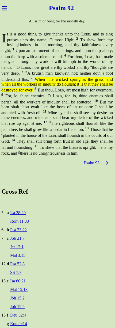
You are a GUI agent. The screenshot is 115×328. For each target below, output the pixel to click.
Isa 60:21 (18, 281)
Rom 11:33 (19, 221)
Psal (53, 8)
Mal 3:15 (17, 255)
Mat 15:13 (19, 289)
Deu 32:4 (18, 315)
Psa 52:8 (17, 264)
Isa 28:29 (18, 212)
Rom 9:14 (18, 323)
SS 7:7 (15, 272)
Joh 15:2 (17, 298)
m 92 (68, 8)
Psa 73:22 (18, 229)
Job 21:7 (17, 238)
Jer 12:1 (17, 247)
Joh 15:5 (17, 306)
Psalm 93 (91, 163)
